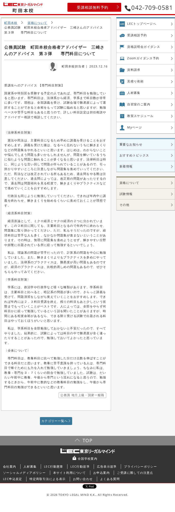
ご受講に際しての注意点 (135, 473)
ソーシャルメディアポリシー (24, 473)
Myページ (134, 127)
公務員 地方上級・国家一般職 (82, 395)
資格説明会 (143, 47)
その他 (124, 205)
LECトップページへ (141, 24)
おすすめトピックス (134, 155)
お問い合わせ (83, 479)
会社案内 (9, 466)
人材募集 (133, 93)
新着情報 (126, 166)
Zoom (143, 58)
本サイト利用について (69, 473)
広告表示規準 (107, 466)
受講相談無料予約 (92, 7)
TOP (87, 440)
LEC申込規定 (12, 479)
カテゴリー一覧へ (54, 421)
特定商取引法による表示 (47, 479)
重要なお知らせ (131, 144)
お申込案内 (101, 473)
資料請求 (133, 70)
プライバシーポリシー (140, 466)
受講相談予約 (137, 35)
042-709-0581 (152, 7)
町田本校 (11, 23)
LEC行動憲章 (53, 466)
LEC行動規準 (80, 466)
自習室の (138, 104)
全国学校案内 (87, 459)
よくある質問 (110, 479)
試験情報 (126, 194)
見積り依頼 (135, 81)
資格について (37, 23)
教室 (140, 116)
